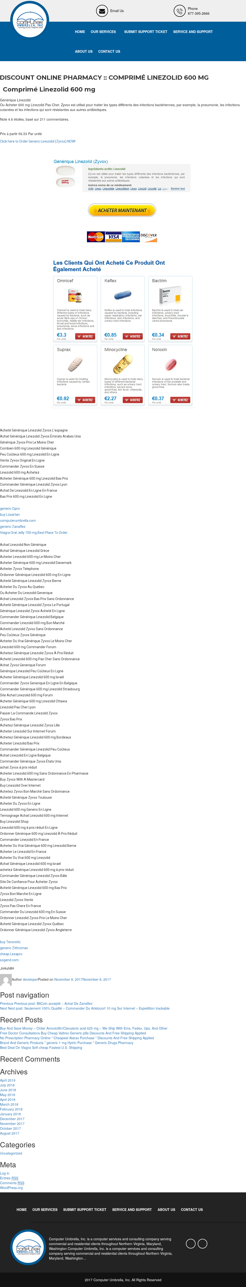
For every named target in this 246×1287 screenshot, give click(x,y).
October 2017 (10, 1128)
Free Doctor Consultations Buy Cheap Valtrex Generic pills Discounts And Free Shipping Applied (73, 1033)
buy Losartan (10, 514)
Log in (4, 1173)
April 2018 (7, 1099)
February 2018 (11, 1109)
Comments (12, 1182)
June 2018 (8, 1089)
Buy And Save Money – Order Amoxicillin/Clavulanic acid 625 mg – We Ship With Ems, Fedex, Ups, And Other (83, 1028)
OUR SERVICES (103, 31)
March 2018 (9, 1104)
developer (30, 979)
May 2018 (7, 1094)
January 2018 (10, 1113)
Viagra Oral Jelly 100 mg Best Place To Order (34, 533)
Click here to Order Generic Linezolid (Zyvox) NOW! (37, 141)
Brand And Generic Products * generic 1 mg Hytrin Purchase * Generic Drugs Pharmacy (66, 1042)
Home (80, 31)
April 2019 (7, 1080)
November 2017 (12, 1123)
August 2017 (9, 1133)
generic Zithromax (14, 948)
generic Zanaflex (12, 527)
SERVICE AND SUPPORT (193, 31)
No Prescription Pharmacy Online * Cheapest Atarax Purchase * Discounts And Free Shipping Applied (77, 1037)
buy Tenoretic (10, 942)
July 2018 (7, 1085)
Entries (9, 1178)
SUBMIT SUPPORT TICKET (145, 31)
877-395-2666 (198, 13)
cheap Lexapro (11, 954)
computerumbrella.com (18, 521)
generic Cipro (10, 508)
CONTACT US (109, 51)
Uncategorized (11, 1153)
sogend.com (9, 960)
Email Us (117, 10)
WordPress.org (11, 1187)
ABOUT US (83, 51)
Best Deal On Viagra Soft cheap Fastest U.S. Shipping (41, 1047)
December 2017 (12, 1118)
